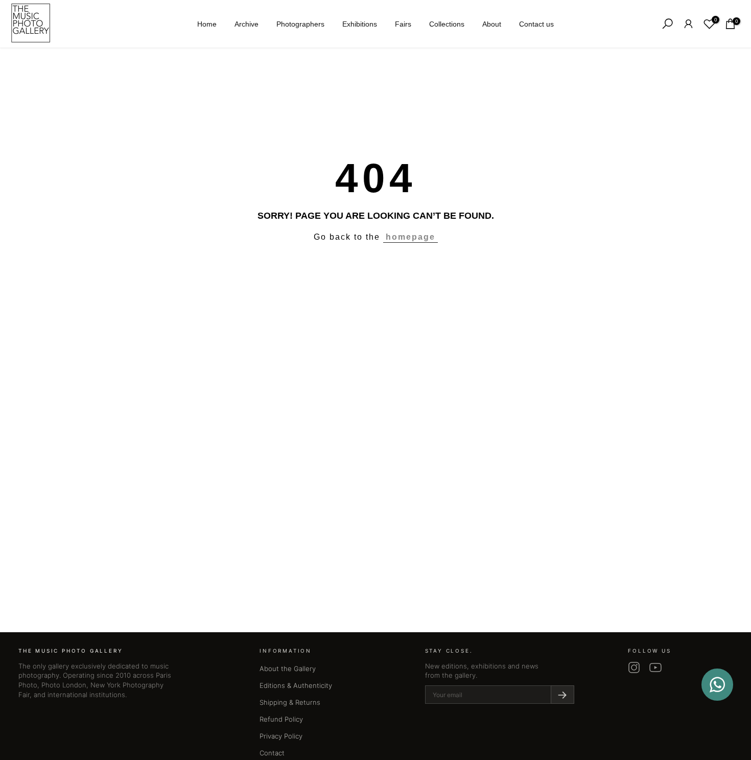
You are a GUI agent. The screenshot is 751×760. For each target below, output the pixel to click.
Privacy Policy (281, 736)
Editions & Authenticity (296, 685)
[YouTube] (655, 667)
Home (207, 24)
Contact (272, 753)
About (491, 24)
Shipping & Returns (290, 702)
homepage (410, 237)
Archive (246, 24)
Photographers (300, 24)
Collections (446, 24)
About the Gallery (288, 668)
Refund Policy (281, 719)
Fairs (403, 24)
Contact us (536, 24)
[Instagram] (634, 667)
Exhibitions (359, 24)
